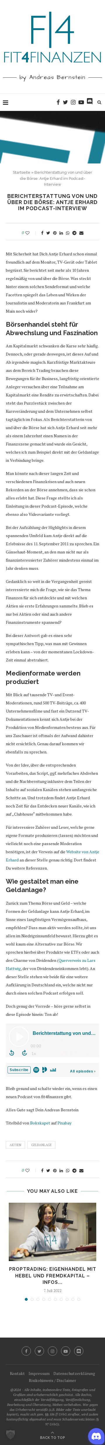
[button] (10, 1434)
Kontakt (17, 1373)
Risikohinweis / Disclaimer (52, 1380)
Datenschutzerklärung (74, 1373)
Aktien (15, 1145)
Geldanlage (41, 1145)
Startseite (21, 172)
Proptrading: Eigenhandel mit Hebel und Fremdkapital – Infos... (52, 1275)
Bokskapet (40, 1123)
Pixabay (64, 1123)
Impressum (39, 1373)
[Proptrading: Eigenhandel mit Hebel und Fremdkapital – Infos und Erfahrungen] (52, 1232)
